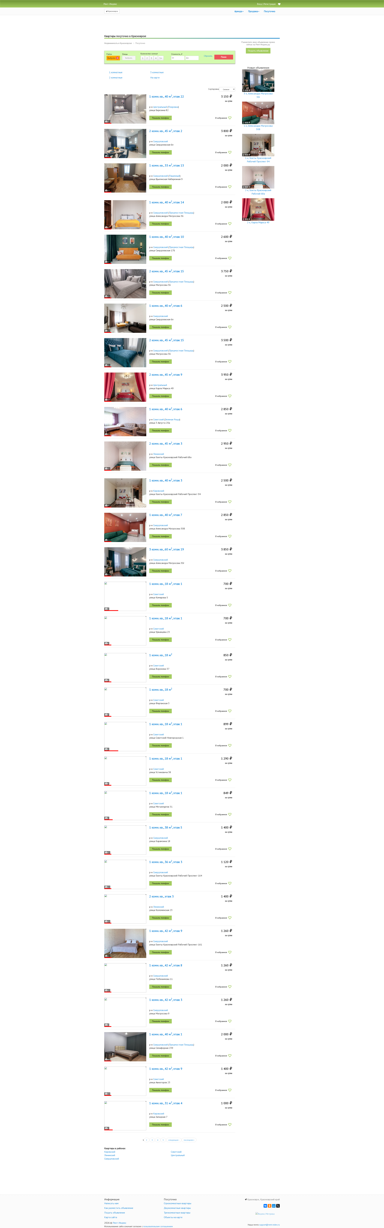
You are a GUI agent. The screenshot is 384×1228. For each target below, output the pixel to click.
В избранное (221, 118)
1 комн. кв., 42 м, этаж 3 (165, 1000)
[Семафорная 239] (125, 1046)
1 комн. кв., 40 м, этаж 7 (165, 515)
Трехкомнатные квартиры (177, 1212)
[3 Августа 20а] (125, 421)
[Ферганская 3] (125, 702)
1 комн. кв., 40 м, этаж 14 (166, 202)
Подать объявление (258, 50)
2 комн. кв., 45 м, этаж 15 (166, 271)
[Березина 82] (125, 109)
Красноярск (113, 11)
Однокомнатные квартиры (177, 1203)
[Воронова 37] (125, 667)
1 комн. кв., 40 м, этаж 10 (166, 237)
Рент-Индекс (119, 1222)
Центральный (160, 106)
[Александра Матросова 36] (125, 214)
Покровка (173, 106)
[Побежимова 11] (125, 977)
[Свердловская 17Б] (125, 249)
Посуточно (269, 11)
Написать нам (111, 1203)
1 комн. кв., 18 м (160, 655)
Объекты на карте (173, 1217)
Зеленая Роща (172, 419)
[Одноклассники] (269, 1206)
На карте (155, 77)
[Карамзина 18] (125, 840)
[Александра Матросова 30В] (125, 527)
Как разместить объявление (118, 1207)
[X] (278, 1206)
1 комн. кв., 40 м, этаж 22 (166, 96)
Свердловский (160, 141)
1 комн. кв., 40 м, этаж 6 (165, 306)
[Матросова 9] (125, 1012)
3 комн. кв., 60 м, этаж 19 (166, 549)
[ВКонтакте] (265, 1206)
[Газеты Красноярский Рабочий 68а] (125, 456)
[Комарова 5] (125, 596)
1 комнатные (115, 72)
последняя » (189, 1140)
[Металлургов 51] (125, 805)
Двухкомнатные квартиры (177, 1207)
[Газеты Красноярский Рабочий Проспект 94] (125, 493)
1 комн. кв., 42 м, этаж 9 (165, 931)
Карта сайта (110, 1217)
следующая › (173, 1140)
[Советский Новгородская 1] (125, 736)
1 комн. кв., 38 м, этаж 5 (165, 827)
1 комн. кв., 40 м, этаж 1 (165, 1034)
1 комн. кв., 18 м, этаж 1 (165, 584)
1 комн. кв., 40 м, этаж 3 (165, 480)
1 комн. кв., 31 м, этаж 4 (165, 1103)
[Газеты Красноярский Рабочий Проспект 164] (125, 874)
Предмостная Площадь (181, 212)
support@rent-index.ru (269, 1224)
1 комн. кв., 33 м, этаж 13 (166, 165)
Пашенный (174, 175)
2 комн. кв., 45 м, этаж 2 (165, 131)
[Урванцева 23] (125, 630)
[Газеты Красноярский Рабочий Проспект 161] (125, 943)
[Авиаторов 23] (125, 1081)
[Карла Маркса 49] (125, 387)
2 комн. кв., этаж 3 (161, 896)
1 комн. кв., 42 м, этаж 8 (165, 965)
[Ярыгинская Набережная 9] (125, 178)
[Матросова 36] (125, 283)
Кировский (158, 490)
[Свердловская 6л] (125, 143)
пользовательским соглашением (158, 1226)
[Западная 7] (125, 1115)
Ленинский (158, 453)
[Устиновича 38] (125, 771)
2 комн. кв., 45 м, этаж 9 (165, 375)
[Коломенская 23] (125, 909)
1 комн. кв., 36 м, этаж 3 (165, 862)
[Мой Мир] (274, 1206)
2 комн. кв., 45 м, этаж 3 (165, 443)
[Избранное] (279, 4)
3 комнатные (157, 72)
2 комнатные (115, 77)
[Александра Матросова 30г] (125, 561)
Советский (158, 419)
